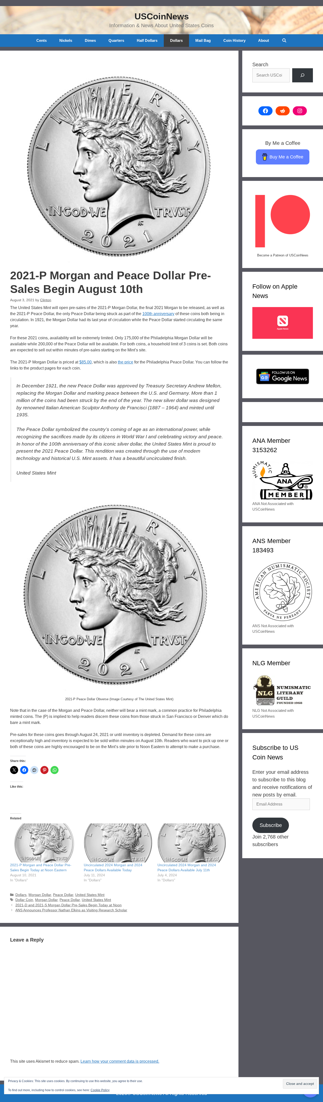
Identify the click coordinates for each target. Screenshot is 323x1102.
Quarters (116, 40)
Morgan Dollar (40, 895)
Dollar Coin (24, 900)
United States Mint (89, 895)
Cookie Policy (100, 1090)
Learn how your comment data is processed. (119, 1061)
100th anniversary (158, 314)
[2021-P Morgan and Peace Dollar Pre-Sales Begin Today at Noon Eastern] (44, 842)
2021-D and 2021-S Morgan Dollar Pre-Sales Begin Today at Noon (68, 905)
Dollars (176, 40)
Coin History (234, 40)
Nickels (65, 40)
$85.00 (85, 362)
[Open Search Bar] (284, 40)
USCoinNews (161, 16)
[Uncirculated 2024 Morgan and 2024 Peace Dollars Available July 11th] (191, 842)
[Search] (302, 75)
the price (125, 362)
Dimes (90, 40)
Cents (41, 40)
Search (260, 64)
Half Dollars (147, 40)
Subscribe (271, 825)
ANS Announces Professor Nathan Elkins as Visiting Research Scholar (71, 910)
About (263, 40)
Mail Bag (203, 40)
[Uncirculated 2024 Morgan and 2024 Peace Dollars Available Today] (118, 842)
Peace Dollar (63, 895)
